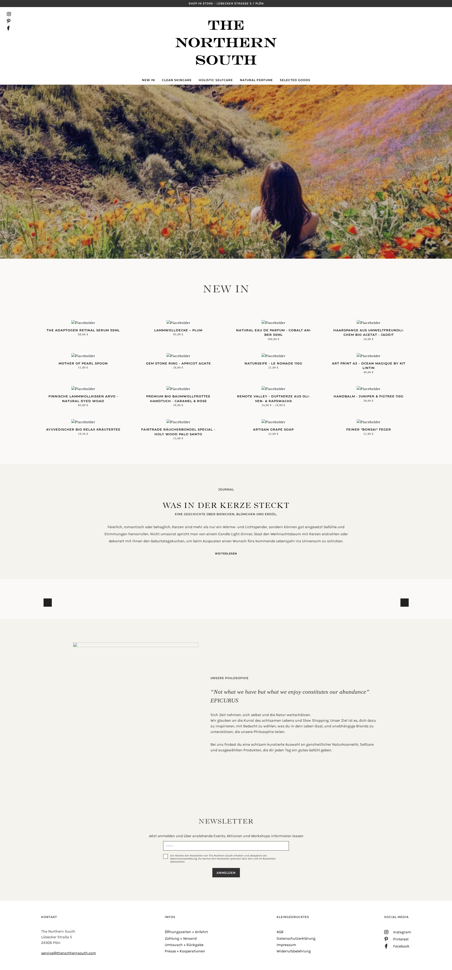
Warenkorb (442, 21)
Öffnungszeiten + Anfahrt (186, 932)
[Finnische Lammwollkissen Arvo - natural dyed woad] (83, 389)
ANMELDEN (226, 873)
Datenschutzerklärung (296, 938)
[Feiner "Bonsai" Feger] (369, 422)
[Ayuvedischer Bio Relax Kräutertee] (83, 422)
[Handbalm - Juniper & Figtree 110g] (369, 389)
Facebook (9, 28)
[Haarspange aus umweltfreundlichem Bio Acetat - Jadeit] (369, 323)
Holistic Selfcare (216, 80)
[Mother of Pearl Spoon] (83, 356)
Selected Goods (295, 80)
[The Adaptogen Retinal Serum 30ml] (83, 323)
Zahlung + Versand (181, 938)
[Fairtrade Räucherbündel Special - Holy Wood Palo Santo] (178, 422)
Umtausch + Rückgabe (184, 944)
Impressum (286, 944)
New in (148, 80)
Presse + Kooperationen (185, 951)
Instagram (9, 14)
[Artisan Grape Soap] (273, 422)
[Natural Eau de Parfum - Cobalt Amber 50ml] (273, 323)
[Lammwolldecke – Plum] (178, 323)
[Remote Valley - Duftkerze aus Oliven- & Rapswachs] (273, 389)
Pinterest (9, 21)
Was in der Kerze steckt (226, 505)
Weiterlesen (226, 553)
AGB (280, 932)
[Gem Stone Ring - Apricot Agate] (178, 356)
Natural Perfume (256, 80)
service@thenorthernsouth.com (68, 953)
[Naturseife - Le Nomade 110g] (273, 356)
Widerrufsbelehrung (294, 951)
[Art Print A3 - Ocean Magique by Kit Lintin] (369, 356)
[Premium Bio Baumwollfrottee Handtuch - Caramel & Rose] (178, 389)
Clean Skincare (177, 80)
